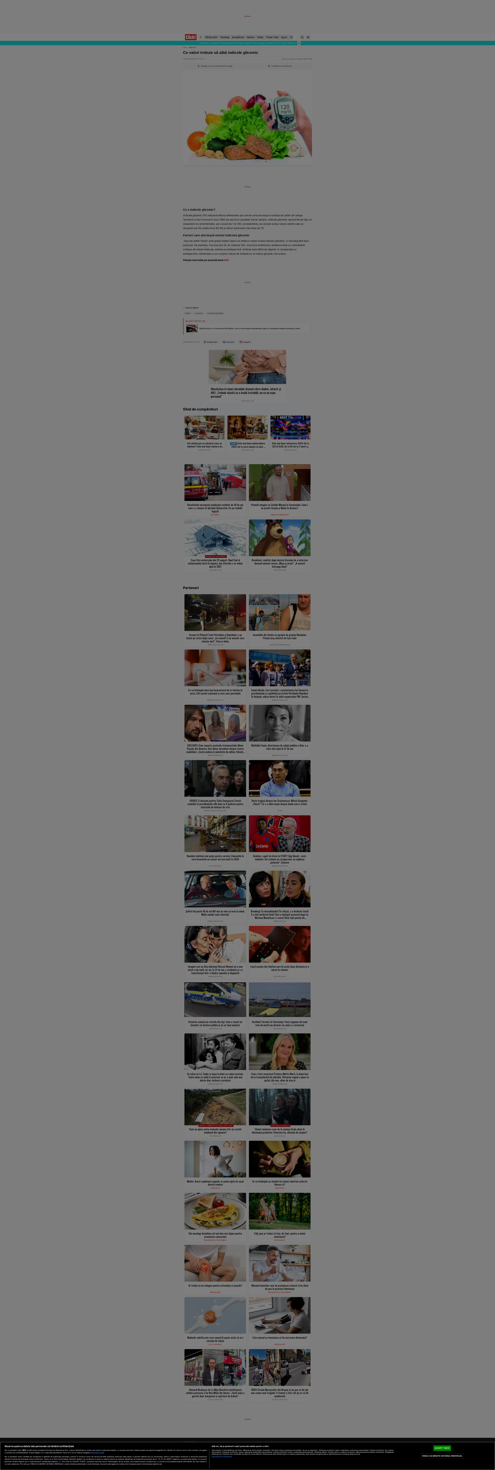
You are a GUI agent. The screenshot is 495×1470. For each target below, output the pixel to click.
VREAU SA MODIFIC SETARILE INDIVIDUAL (442, 1456)
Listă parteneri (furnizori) (222, 1457)
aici (59, 1461)
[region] (247, 1456)
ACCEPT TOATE (442, 1448)
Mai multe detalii (97, 1453)
